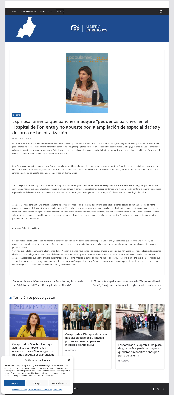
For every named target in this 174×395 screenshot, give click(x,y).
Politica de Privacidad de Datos (40, 390)
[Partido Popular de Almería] (87, 16)
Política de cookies (19, 390)
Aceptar (14, 383)
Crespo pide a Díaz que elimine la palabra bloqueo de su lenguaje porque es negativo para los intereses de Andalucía (86, 339)
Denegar (37, 383)
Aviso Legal (57, 390)
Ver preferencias (60, 383)
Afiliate (60, 11)
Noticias (44, 11)
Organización (28, 11)
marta (28, 138)
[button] (68, 360)
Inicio (14, 11)
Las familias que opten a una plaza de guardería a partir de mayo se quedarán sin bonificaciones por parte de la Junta (140, 350)
